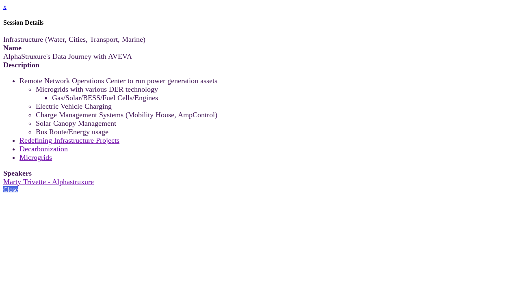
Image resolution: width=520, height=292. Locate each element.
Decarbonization (44, 149)
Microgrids (36, 157)
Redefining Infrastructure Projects (69, 140)
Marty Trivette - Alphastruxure (48, 182)
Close (10, 189)
